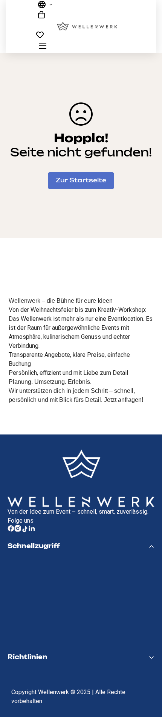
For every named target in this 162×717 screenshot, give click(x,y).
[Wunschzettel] (43, 37)
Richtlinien (26, 697)
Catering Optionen (41, 574)
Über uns (24, 625)
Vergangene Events (42, 612)
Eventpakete (31, 599)
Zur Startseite (81, 180)
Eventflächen (32, 561)
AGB (15, 710)
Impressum (28, 672)
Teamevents (29, 586)
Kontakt (22, 637)
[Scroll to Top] (148, 686)
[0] (43, 14)
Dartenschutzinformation (54, 684)
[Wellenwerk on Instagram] (17, 529)
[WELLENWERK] (87, 26)
